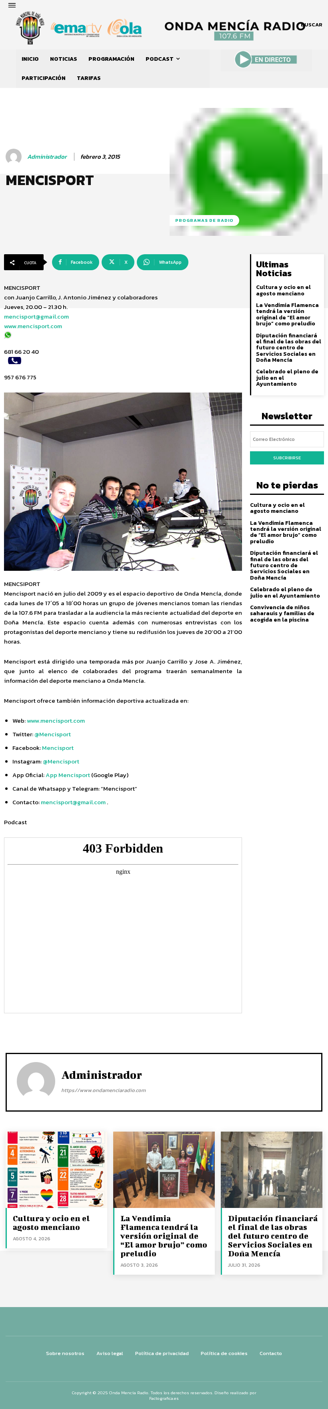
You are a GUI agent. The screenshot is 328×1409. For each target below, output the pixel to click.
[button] (311, 24)
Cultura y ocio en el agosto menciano (283, 290)
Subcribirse (287, 457)
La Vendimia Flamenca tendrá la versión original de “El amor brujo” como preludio (287, 314)
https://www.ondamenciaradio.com (103, 1090)
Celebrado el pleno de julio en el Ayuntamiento (285, 592)
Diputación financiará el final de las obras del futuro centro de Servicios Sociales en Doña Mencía (288, 348)
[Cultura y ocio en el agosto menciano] (56, 1170)
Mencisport (58, 747)
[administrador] (15, 157)
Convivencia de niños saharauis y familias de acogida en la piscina (282, 613)
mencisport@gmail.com (36, 316)
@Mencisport (52, 734)
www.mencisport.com (33, 326)
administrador (47, 156)
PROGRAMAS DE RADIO (204, 220)
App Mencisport (68, 774)
